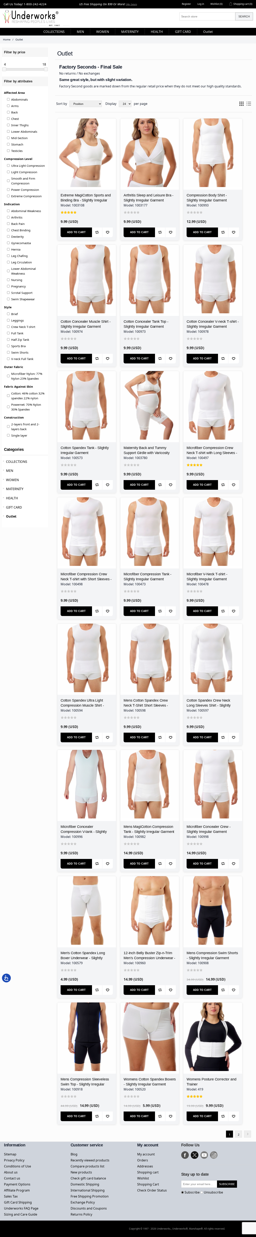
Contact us (12, 1178)
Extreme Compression (26, 196)
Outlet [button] (208, 31)
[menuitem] (54, 32)
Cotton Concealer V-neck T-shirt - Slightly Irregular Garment (213, 324)
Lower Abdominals (24, 131)
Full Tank (17, 333)
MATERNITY (14, 489)
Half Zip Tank (20, 340)
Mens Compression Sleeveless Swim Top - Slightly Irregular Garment (85, 1084)
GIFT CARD (14, 507)
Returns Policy (81, 1214)
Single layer (19, 435)
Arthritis (16, 217)
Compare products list (87, 1166)
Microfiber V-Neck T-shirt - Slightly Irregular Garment (207, 576)
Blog (74, 1154)
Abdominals (19, 99)
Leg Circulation (21, 262)
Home (6, 39)
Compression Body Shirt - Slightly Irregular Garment (207, 197)
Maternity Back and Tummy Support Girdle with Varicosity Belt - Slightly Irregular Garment (148, 453)
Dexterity (17, 237)
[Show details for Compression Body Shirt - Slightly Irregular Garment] (212, 147)
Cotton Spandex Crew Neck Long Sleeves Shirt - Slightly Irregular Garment (209, 705)
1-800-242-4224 (35, 4)
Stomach (17, 144)
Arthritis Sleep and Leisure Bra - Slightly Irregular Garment (148, 197)
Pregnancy (18, 286)
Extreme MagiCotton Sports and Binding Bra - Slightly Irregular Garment (86, 200)
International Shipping (88, 1190)
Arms (15, 106)
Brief (14, 314)
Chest (15, 119)
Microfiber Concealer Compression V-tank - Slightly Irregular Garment (84, 832)
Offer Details (131, 4)
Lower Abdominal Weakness (23, 271)
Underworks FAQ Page (21, 1208)
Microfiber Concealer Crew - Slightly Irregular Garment (208, 829)
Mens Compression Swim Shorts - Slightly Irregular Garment (212, 955)
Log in (200, 4)
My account (146, 1154)
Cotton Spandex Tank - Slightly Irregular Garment (85, 450)
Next (247, 1134)
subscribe (227, 1184)
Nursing (16, 280)
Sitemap (10, 1154)
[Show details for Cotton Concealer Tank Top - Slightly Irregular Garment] (149, 274)
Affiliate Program (17, 1190)
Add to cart (76, 232)
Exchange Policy (83, 1202)
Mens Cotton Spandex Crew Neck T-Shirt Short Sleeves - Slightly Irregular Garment (146, 705)
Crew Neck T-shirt (23, 327)
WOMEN (12, 480)
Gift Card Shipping (18, 1202)
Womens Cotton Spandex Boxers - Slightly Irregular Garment (150, 1081)
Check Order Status (152, 1190)
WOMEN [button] (102, 31)
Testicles (17, 151)
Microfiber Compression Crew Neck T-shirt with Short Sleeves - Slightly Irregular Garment (86, 579)
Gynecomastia (21, 243)
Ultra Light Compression (28, 166)
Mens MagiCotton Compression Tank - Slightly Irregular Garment (149, 829)
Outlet (11, 516)
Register (186, 4)
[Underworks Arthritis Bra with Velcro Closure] (149, 147)
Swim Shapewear (23, 299)
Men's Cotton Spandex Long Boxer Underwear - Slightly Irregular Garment (83, 958)
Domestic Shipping (85, 1184)
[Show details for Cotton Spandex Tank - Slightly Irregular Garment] (86, 400)
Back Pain (18, 224)
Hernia (15, 249)
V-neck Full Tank (22, 359)
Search (244, 16)
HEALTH (12, 498)
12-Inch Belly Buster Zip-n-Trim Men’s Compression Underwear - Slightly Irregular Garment (149, 958)
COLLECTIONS (16, 461)
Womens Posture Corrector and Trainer (211, 1081)
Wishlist (143, 1178)
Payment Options (17, 1184)
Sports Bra (18, 346)
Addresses (145, 1166)
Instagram (214, 1155)
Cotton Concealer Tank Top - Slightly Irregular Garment (146, 324)
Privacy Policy (14, 1160)
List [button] (248, 104)
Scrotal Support (21, 293)
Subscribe (192, 1192)
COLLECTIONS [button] (54, 31)
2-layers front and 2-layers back (25, 426)
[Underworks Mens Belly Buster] (149, 905)
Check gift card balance (88, 1178)
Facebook (185, 1155)
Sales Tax (11, 1196)
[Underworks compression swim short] (212, 905)
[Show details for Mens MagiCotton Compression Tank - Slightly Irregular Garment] (149, 779)
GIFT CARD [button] (183, 31)
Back (14, 112)
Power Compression (25, 190)
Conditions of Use (17, 1166)
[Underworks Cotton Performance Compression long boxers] (86, 905)
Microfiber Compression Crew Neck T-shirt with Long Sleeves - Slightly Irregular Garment (212, 453)
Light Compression (24, 172)
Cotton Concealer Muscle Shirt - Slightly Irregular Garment (85, 324)
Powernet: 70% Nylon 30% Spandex (26, 407)
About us (11, 1172)
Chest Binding (20, 230)
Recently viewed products (90, 1160)
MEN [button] (80, 31)
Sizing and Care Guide (20, 1214)
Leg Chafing (19, 256)
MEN (9, 470)
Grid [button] (241, 104)
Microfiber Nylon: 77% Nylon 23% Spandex (26, 376)
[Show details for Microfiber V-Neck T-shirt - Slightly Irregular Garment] (212, 526)
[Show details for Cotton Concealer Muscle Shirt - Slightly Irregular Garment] (86, 274)
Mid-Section (19, 138)
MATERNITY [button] (130, 31)
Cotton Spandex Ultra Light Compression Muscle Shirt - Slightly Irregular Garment (82, 705)
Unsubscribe (213, 1192)
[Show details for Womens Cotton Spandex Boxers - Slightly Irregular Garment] (149, 1031)
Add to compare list (97, 232)
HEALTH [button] (157, 31)
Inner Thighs (20, 125)
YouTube (204, 1155)
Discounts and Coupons (89, 1208)
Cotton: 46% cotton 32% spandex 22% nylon (27, 395)
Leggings (17, 320)
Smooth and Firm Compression (23, 180)
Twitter (194, 1155)
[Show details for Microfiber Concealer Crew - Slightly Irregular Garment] (212, 779)
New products (81, 1172)
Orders (142, 1160)
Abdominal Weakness (26, 211)
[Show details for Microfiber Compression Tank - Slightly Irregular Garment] (149, 526)
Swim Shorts (19, 352)
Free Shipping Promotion (90, 1196)
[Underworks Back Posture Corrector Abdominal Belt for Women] (212, 1031)
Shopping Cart (148, 1184)
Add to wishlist (107, 232)
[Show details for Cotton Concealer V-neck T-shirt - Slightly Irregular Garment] (212, 274)
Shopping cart (148, 1172)
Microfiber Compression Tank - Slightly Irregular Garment (147, 576)
